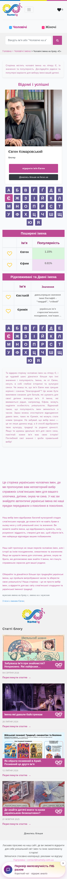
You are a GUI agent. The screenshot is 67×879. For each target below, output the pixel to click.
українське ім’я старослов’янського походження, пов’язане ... (47, 312)
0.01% (48, 263)
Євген (24, 252)
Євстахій (22, 295)
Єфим (24, 263)
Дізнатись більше (33, 833)
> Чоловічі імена (21, 51)
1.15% (48, 251)
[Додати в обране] (9, 253)
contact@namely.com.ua (40, 859)
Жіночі (49, 27)
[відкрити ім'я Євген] (33, 118)
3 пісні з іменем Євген (13, 601)
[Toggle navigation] (29, 10)
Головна (7, 51)
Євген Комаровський (25, 152)
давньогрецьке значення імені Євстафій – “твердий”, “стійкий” (48, 298)
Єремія (22, 309)
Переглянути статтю (16, 677)
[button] (9, 137)
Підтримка (19, 859)
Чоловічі (21, 27)
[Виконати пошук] (57, 40)
